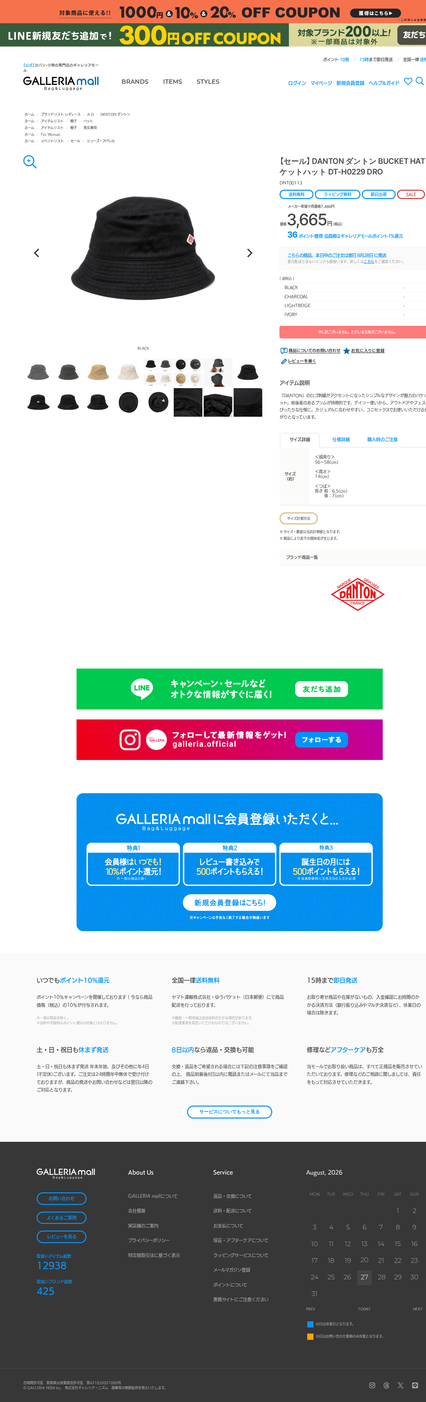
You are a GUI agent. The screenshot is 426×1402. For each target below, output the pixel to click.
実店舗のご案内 (143, 1226)
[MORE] (30, 161)
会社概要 (136, 1211)
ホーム (29, 114)
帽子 (73, 121)
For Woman (50, 134)
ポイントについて (230, 1285)
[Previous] (37, 253)
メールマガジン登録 (231, 1270)
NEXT (418, 1309)
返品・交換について (232, 1196)
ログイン (297, 82)
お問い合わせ (62, 1198)
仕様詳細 (341, 439)
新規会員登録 (350, 82)
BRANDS (134, 82)
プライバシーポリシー (149, 1240)
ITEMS (172, 82)
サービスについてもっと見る (229, 1112)
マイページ (321, 82)
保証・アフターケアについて (241, 1240)
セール (75, 141)
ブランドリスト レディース (61, 114)
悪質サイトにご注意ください (241, 1299)
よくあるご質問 (62, 1218)
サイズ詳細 (300, 439)
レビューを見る (62, 1237)
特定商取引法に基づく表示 (154, 1255)
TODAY (364, 1309)
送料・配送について (232, 1211)
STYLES (208, 82)
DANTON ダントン (115, 114)
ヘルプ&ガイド (384, 82)
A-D (90, 114)
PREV (310, 1309)
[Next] (249, 253)
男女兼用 (90, 127)
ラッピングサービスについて (241, 1255)
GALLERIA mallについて (153, 1196)
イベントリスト (52, 141)
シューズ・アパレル (101, 141)
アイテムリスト (52, 121)
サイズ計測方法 (298, 518)
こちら (369, 261)
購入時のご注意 (382, 439)
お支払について (228, 1226)
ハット (88, 121)
